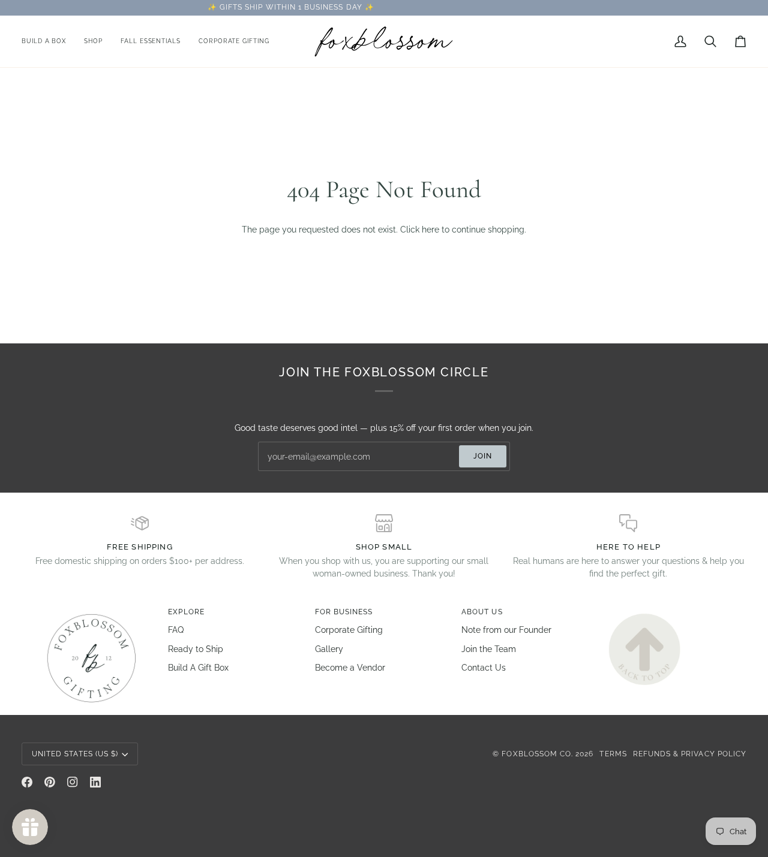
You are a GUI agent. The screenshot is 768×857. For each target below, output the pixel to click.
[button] (93, 41)
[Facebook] (27, 782)
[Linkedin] (95, 782)
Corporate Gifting (349, 630)
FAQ (176, 630)
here (430, 229)
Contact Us (483, 667)
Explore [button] (186, 612)
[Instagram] (72, 782)
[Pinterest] (49, 782)
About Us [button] (481, 612)
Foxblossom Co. (537, 754)
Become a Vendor (350, 667)
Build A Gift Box (198, 667)
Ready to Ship (195, 649)
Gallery (329, 649)
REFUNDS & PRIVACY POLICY (689, 754)
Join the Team (488, 649)
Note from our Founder (506, 630)
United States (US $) (75, 754)
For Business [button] (344, 612)
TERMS (612, 754)
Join (482, 456)
